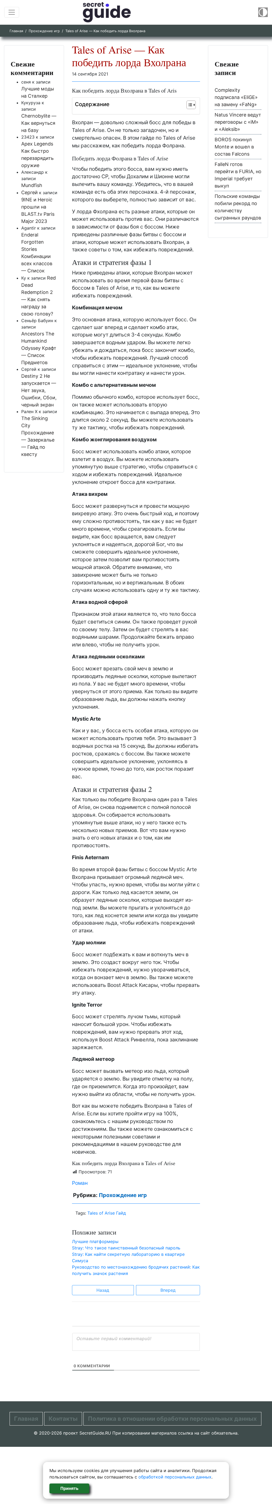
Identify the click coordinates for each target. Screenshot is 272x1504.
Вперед (168, 1290)
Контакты (63, 1418)
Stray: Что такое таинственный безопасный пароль (126, 1247)
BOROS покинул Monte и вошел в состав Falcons (234, 147)
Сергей (29, 192)
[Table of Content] (191, 105)
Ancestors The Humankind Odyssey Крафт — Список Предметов (38, 348)
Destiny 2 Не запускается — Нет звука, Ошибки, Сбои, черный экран (39, 390)
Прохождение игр (44, 31)
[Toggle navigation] (11, 12)
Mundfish (31, 185)
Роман (80, 1183)
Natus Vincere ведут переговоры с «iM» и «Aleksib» (238, 122)
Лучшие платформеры (95, 1241)
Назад (102, 1290)
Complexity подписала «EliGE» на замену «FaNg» (236, 97)
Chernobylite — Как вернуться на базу (38, 123)
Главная (16, 31)
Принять (69, 1488)
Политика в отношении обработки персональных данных (172, 1418)
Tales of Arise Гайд (106, 1213)
